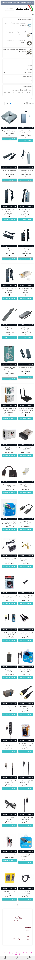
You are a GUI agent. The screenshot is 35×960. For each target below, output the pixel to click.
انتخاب (32, 103)
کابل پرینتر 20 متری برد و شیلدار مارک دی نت (14, 49)
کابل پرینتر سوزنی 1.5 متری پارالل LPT (16, 32)
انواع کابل (30, 65)
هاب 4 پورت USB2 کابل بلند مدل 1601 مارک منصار (26, 744)
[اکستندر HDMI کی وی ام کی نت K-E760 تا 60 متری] (9, 395)
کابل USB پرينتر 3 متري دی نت (26, 633)
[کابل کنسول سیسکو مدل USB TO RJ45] (29, 25)
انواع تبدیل (29, 69)
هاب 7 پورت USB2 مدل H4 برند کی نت (26, 368)
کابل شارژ (18, 92)
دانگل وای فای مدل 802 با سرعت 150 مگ (25, 449)
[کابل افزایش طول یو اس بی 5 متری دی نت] (9, 582)
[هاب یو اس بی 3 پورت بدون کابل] (9, 693)
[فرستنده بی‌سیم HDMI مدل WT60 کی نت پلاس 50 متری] (26, 395)
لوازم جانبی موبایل (27, 72)
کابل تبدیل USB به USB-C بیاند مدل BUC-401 (25, 671)
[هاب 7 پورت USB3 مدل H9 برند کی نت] (9, 275)
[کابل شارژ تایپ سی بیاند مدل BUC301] (9, 804)
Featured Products (25, 19)
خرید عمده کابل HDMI (9, 92)
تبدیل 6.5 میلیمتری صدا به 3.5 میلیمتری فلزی (26, 559)
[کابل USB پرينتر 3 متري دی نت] (26, 619)
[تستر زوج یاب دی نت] (9, 841)
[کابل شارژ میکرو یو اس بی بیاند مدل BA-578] (9, 767)
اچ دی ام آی (23, 90)
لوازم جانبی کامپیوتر (27, 76)
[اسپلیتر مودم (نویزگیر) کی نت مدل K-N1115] (9, 434)
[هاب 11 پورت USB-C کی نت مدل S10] (26, 314)
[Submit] (7, 9)
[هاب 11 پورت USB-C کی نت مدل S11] (9, 314)
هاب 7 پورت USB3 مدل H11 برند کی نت (26, 171)
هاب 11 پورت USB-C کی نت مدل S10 (25, 329)
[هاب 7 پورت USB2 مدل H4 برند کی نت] (26, 353)
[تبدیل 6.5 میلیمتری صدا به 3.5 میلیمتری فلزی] (26, 545)
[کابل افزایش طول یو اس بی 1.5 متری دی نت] (26, 878)
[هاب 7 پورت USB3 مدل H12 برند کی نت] (9, 156)
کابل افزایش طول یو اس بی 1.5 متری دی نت (26, 892)
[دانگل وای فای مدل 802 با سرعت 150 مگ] (26, 434)
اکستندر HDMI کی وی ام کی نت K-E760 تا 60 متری (9, 409)
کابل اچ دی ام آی (15, 90)
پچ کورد (29, 90)
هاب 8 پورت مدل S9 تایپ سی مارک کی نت (25, 132)
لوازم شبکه (29, 80)
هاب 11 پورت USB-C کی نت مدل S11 (9, 329)
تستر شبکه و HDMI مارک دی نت (9, 892)
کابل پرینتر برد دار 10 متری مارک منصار (16, 40)
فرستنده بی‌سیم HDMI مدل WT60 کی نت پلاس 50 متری (26, 409)
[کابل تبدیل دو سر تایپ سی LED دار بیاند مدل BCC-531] (9, 508)
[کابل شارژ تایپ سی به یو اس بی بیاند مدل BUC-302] (26, 767)
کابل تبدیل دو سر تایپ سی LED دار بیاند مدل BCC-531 (9, 523)
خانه (31, 61)
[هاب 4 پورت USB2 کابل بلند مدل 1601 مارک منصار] (26, 730)
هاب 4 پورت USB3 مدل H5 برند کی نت (26, 250)
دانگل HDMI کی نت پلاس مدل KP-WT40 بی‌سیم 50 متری (9, 369)
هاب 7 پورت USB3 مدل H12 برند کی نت (9, 171)
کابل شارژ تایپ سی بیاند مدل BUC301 (9, 818)
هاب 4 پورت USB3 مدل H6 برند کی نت (26, 210)
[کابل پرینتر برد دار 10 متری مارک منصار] (29, 43)
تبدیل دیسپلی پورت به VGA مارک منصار (9, 486)
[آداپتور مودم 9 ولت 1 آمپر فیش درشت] (9, 545)
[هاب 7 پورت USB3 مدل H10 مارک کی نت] (9, 196)
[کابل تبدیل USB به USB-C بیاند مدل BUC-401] (26, 656)
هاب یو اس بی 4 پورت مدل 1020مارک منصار (9, 744)
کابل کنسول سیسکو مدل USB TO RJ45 (15, 23)
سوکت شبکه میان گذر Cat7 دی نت (26, 289)
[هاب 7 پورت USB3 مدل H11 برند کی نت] (26, 156)
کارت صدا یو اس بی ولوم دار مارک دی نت (9, 671)
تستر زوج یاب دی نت (9, 855)
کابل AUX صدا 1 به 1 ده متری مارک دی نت (26, 597)
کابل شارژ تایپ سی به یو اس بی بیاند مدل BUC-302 (25, 781)
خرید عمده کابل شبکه (26, 92)
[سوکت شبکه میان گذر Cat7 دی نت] (26, 275)
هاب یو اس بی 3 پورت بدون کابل (9, 707)
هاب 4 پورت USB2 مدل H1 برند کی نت (9, 250)
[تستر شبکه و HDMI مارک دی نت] (9, 878)
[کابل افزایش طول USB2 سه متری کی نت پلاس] (9, 619)
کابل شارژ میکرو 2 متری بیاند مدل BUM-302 (26, 818)
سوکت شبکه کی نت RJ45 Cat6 (25, 486)
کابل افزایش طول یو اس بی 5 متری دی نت (9, 597)
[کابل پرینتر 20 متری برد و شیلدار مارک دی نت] (29, 51)
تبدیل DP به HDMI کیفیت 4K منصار (25, 523)
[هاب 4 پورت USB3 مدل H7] (9, 117)
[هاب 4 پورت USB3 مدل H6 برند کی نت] (26, 196)
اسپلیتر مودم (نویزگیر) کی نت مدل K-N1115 (9, 449)
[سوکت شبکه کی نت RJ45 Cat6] (26, 471)
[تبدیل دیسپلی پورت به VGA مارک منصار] (9, 471)
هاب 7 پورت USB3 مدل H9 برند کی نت (9, 289)
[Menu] (3, 8)
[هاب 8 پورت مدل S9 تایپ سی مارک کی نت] (26, 117)
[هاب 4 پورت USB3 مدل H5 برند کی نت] (26, 235)
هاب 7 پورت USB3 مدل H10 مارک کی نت (9, 210)
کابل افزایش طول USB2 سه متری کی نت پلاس (9, 633)
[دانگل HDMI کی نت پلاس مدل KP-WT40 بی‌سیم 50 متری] (9, 353)
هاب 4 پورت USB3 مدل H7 (9, 131)
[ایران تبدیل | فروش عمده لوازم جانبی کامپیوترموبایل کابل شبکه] (24, 8)
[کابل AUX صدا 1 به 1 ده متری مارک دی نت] (26, 582)
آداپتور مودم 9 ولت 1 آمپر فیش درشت (9, 559)
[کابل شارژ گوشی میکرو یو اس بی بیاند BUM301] (26, 841)
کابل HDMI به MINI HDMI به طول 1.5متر (26, 707)
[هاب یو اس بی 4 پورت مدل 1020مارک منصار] (9, 730)
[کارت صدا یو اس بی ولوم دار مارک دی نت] (9, 656)
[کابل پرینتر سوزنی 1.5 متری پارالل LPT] (29, 34)
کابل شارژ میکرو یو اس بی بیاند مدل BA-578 (9, 781)
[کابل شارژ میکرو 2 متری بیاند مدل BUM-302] (26, 804)
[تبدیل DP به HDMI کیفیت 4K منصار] (26, 508)
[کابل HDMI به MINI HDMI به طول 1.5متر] (26, 693)
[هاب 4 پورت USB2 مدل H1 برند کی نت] (9, 235)
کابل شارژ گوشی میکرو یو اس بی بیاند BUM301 (25, 855)
